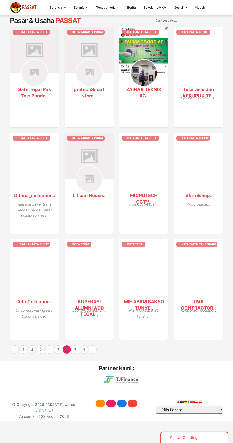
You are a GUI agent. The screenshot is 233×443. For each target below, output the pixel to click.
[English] (178, 402)
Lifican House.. (89, 195)
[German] (185, 402)
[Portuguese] (193, 402)
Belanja (79, 7)
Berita (131, 7)
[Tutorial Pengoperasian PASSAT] (100, 403)
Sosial (178, 7)
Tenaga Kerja (106, 7)
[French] (182, 402)
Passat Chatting (184, 437)
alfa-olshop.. (199, 195)
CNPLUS (46, 410)
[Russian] (196, 402)
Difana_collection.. (34, 195)
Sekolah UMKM (155, 7)
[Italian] (189, 402)
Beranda (56, 7)
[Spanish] (200, 402)
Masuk (200, 7)
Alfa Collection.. (34, 301)
